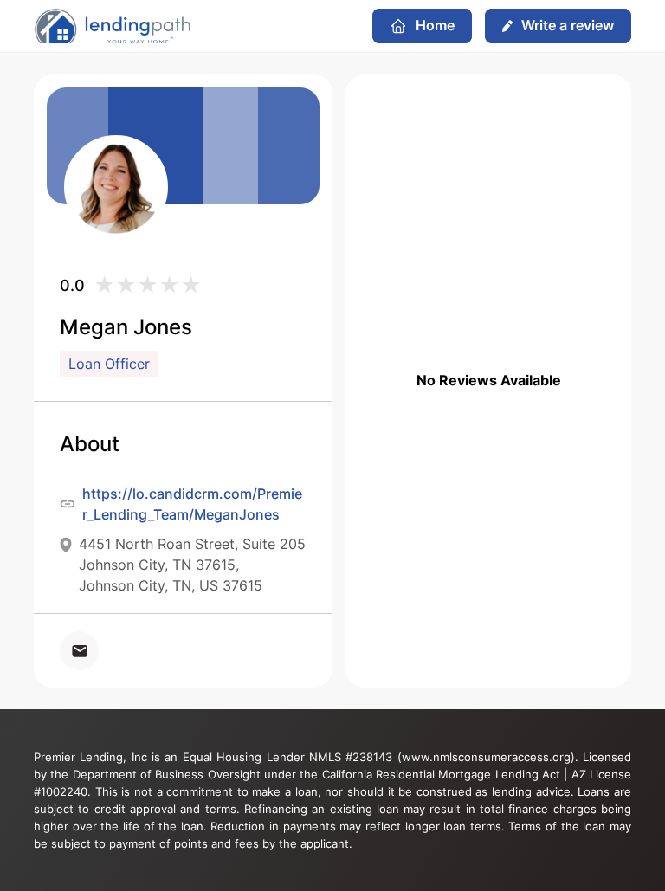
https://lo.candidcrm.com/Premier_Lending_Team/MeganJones (192, 504)
